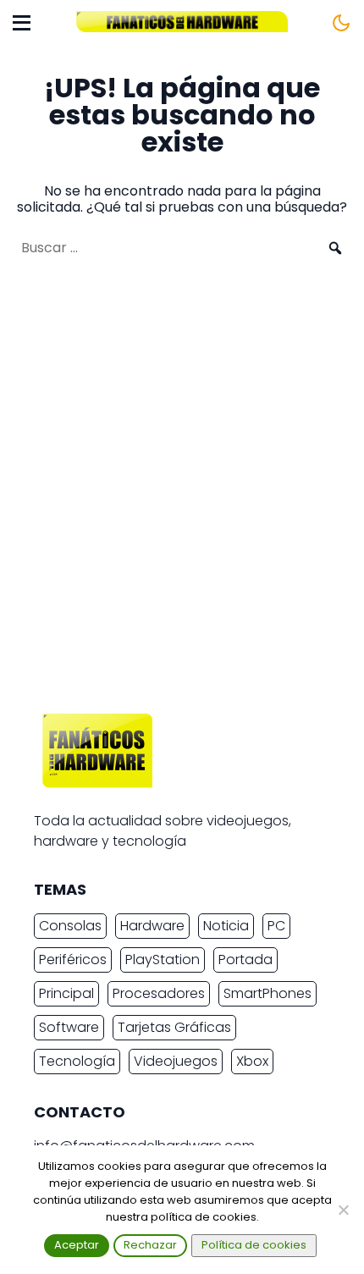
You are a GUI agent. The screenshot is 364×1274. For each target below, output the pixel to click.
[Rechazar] (342, 1209)
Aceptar (76, 1245)
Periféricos (73, 959)
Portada (245, 959)
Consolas (70, 925)
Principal (66, 993)
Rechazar (150, 1245)
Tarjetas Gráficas (174, 1027)
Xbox (252, 1061)
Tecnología (77, 1061)
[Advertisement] (182, 494)
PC (276, 925)
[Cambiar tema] (341, 22)
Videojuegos (176, 1061)
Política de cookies (253, 1245)
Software (69, 1027)
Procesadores (159, 993)
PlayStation (162, 959)
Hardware (152, 925)
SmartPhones (267, 993)
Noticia (226, 925)
